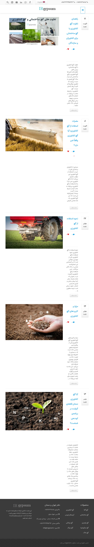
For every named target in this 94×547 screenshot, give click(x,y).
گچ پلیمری (84, 522)
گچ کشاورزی (70, 510)
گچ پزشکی (69, 522)
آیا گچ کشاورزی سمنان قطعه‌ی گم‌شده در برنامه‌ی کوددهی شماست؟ (72, 409)
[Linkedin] (21, 2)
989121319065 (50, 510)
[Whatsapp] (25, 2)
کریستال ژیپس (69, 515)
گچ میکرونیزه (84, 527)
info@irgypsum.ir (48, 528)
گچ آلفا (86, 510)
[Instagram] (12, 2)
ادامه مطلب (74, 110)
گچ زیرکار (70, 527)
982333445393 (46, 523)
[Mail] (16, 2)
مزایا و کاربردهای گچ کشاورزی (72, 311)
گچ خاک (85, 532)
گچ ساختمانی (84, 515)
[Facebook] (30, 2)
